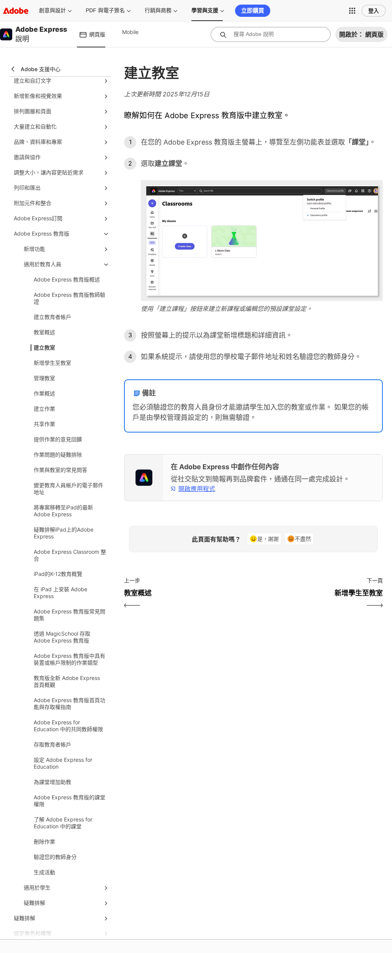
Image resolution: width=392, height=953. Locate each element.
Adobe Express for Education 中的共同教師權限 (68, 725)
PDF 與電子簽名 (105, 10)
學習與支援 (204, 10)
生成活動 (44, 872)
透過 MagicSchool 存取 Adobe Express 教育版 (62, 637)
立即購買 (252, 10)
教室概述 (44, 332)
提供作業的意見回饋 (58, 439)
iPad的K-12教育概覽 (58, 574)
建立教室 (44, 347)
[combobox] (271, 34)
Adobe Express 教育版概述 (67, 279)
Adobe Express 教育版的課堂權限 (69, 800)
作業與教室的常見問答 (60, 470)
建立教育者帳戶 (52, 317)
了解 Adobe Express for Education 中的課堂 (63, 822)
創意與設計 (52, 10)
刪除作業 (44, 841)
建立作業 (44, 408)
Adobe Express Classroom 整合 (70, 555)
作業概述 (44, 393)
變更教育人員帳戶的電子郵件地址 (68, 488)
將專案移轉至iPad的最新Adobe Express (63, 510)
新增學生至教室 (52, 362)
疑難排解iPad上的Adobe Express (63, 533)
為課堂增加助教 (52, 782)
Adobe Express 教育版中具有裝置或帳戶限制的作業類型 (69, 659)
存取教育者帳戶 (52, 744)
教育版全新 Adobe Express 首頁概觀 (67, 681)
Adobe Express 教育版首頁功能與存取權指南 (69, 703)
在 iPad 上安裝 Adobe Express (60, 592)
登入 (373, 11)
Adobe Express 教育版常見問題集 (69, 614)
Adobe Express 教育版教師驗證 (69, 298)
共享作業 (44, 424)
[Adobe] (15, 10)
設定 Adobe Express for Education (63, 763)
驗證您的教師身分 (55, 857)
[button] (352, 11)
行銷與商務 (158, 10)
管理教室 (44, 378)
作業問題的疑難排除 (58, 454)
